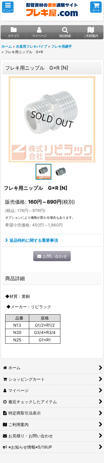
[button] (8, 7)
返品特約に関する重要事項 (34, 240)
